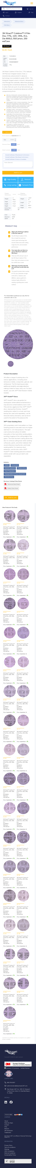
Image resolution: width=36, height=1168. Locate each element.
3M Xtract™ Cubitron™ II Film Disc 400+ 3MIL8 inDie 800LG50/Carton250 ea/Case (22, 940)
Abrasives (7, 21)
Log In (6, 12)
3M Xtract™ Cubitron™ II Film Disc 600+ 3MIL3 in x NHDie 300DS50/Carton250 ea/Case (22, 998)
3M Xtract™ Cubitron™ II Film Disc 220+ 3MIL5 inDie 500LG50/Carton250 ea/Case (22, 735)
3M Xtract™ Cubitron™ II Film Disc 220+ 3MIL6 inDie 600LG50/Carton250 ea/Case (9, 764)
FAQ (5, 1127)
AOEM (7, 465)
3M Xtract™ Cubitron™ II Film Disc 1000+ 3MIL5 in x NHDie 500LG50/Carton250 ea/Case (22, 531)
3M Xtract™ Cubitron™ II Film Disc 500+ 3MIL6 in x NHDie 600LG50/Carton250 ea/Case (9, 998)
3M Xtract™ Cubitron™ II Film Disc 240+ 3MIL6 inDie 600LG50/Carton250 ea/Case (9, 823)
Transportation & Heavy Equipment (15, 474)
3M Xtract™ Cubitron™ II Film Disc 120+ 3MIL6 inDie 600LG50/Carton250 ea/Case (22, 589)
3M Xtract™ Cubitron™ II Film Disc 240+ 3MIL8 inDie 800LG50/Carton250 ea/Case (22, 823)
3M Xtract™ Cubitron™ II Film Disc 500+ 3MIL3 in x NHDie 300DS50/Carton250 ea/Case (9, 969)
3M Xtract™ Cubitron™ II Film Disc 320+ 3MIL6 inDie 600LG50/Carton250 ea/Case (9, 881)
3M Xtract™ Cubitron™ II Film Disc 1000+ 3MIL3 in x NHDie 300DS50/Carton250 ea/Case (9, 531)
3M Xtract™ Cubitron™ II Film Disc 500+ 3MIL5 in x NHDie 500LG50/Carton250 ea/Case (22, 969)
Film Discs (7, 25)
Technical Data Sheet (14, 484)
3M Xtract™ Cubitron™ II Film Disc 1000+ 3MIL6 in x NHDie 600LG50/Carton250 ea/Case (9, 560)
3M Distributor (8, 1130)
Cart (30, 9)
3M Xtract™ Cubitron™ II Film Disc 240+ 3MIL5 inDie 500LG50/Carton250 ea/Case (22, 794)
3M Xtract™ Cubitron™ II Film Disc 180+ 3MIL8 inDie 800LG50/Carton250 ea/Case (22, 706)
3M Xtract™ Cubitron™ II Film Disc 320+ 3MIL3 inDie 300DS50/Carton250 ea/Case (9, 852)
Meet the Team (8, 1123)
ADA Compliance (9, 1151)
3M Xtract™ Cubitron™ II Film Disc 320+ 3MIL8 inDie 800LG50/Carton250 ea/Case (22, 881)
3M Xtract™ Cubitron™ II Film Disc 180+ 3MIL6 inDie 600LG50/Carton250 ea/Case (9, 706)
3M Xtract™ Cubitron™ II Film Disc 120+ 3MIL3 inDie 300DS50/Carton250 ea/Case (22, 560)
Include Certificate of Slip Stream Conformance (16, 157)
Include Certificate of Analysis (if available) (15, 159)
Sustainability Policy (10, 1155)
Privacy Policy (8, 1145)
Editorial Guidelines (9, 1153)
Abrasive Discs (19, 21)
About (6, 1121)
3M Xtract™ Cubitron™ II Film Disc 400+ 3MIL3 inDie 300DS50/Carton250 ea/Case (9, 910)
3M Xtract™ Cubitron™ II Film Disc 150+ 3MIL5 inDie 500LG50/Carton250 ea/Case (22, 618)
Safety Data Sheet (13, 488)
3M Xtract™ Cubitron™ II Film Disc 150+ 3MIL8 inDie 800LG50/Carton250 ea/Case (22, 647)
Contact (7, 15)
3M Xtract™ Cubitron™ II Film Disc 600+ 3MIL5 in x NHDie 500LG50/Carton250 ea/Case (9, 1027)
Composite (15, 465)
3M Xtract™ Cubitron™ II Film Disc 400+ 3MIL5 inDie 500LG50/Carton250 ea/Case (22, 910)
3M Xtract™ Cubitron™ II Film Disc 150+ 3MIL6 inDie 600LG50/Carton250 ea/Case (9, 647)
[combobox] (11, 8)
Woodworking (9, 477)
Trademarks (7, 1132)
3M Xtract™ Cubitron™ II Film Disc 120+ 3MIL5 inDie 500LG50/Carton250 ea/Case (9, 589)
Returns (6, 1128)
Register (19, 12)
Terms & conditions (10, 1147)
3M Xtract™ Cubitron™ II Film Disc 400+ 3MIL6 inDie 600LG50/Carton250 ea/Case (9, 940)
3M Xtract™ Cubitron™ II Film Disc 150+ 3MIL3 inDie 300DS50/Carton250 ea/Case (9, 618)
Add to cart (7, 132)
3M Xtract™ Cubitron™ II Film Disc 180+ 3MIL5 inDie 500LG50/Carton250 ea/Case (22, 677)
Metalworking (22, 468)
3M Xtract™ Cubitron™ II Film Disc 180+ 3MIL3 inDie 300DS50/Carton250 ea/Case (9, 677)
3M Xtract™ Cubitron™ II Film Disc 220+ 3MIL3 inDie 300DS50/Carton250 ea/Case (9, 735)
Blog (31, 12)
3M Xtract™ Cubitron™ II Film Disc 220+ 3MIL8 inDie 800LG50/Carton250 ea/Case (22, 764)
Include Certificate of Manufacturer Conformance (17, 155)
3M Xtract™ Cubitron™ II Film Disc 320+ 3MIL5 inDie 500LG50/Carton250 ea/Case (22, 852)
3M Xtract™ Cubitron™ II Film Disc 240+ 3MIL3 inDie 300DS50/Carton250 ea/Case (9, 794)
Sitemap (6, 1149)
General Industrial (10, 468)
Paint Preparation (10, 471)
